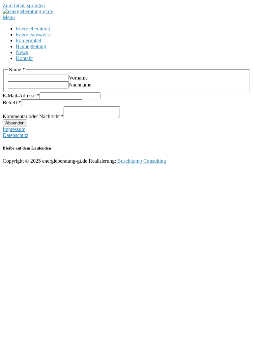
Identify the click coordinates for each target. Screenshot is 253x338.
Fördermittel (28, 40)
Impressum (14, 129)
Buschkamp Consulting (141, 161)
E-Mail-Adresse (21, 95)
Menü (9, 17)
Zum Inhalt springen (24, 5)
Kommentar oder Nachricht (33, 116)
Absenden (14, 122)
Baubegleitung (31, 46)
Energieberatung (33, 28)
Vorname (78, 78)
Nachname (80, 84)
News (22, 52)
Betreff (12, 102)
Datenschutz (15, 135)
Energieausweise (33, 34)
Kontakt (24, 58)
